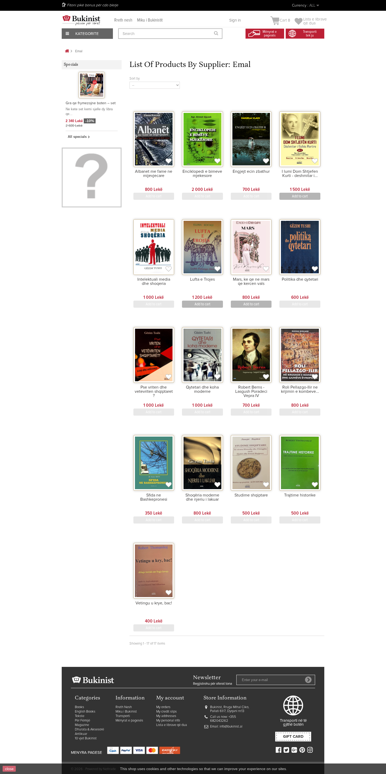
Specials (71, 65)
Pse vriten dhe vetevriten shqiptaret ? (154, 391)
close (9, 769)
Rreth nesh (123, 20)
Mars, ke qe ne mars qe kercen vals (251, 281)
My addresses (166, 716)
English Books (85, 711)
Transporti (123, 716)
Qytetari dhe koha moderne (202, 389)
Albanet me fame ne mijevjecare (153, 173)
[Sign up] (308, 680)
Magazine (82, 725)
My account (170, 698)
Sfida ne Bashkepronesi (153, 497)
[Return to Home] (67, 51)
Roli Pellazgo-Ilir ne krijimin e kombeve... (300, 389)
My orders (163, 707)
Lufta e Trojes (202, 279)
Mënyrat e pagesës (129, 720)
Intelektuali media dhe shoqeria (153, 281)
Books (79, 707)
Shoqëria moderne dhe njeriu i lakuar (202, 497)
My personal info (168, 720)
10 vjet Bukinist (86, 738)
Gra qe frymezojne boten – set (91, 103)
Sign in (235, 20)
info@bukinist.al (231, 726)
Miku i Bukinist (126, 711)
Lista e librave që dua (171, 725)
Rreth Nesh (124, 707)
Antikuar (81, 734)
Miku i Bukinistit (150, 20)
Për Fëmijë (82, 720)
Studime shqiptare (251, 495)
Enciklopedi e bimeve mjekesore (202, 173)
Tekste (79, 716)
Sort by (134, 78)
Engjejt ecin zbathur (251, 171)
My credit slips (166, 711)
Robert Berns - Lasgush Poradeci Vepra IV (251, 391)
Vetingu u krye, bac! (153, 603)
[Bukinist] (81, 20)
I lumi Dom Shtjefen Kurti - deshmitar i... (300, 173)
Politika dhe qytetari (300, 279)
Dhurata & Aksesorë (89, 729)
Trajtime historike (300, 495)
